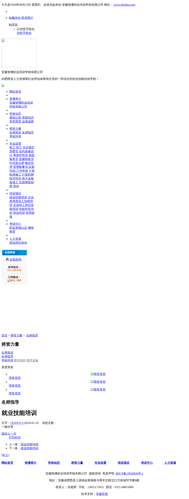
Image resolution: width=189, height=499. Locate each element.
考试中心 (15, 223)
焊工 (19, 147)
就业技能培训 (18, 197)
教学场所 (20, 360)
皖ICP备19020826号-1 (129, 473)
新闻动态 (28, 117)
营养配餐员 (20, 166)
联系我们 (27, 17)
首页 (4, 335)
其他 (16, 186)
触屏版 (13, 24)
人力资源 (15, 238)
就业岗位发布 (18, 242)
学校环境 (15, 136)
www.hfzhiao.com (124, 4)
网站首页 (15, 91)
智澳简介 (15, 98)
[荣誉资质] (98, 374)
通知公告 (15, 117)
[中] (17, 422)
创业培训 (19, 212)
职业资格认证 (18, 227)
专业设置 (15, 143)
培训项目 (15, 193)
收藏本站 (15, 17)
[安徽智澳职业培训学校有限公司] (19, 66)
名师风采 (15, 132)
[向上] (5, 455)
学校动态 (15, 113)
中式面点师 (16, 163)
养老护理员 (20, 155)
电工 (12, 147)
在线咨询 (15, 259)
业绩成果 (28, 121)
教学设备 (32, 360)
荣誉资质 (15, 377)
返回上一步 (8, 433)
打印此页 (15, 437)
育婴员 (13, 151)
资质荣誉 (15, 121)
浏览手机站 (24, 32)
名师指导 (28, 132)
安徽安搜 (102, 493)
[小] (22, 422)
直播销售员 (26, 159)
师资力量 (15, 128)
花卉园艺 (29, 147)
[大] (12, 422)
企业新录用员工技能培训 (21, 201)
